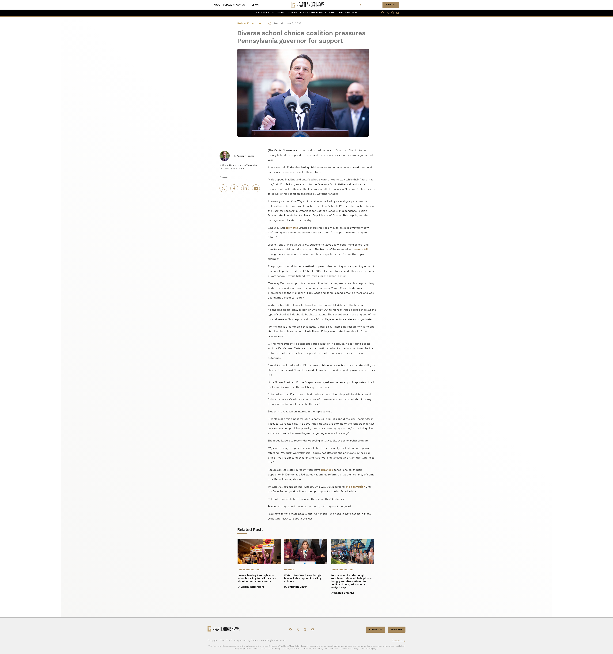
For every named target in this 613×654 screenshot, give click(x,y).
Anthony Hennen (245, 156)
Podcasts (229, 4)
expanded (327, 469)
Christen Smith (297, 586)
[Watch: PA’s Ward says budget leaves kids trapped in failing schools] (306, 551)
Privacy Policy (398, 640)
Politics (323, 13)
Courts (304, 13)
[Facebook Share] (234, 189)
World (332, 13)
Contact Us (375, 629)
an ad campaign (355, 486)
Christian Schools (347, 13)
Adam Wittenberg (252, 586)
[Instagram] (391, 12)
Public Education (265, 13)
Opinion (314, 13)
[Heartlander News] (307, 4)
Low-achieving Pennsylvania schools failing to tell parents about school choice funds (257, 578)
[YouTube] (396, 12)
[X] (386, 12)
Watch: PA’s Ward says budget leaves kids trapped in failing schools (303, 578)
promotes (292, 227)
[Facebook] (381, 12)
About (217, 4)
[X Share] (223, 189)
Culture (280, 13)
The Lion (253, 4)
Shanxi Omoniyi (344, 592)
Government (292, 13)
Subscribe (391, 5)
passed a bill (360, 249)
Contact (241, 4)
